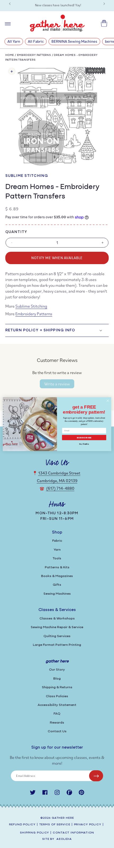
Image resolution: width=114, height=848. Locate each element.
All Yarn (13, 41)
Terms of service (54, 824)
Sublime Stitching (26, 176)
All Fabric (36, 41)
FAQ (57, 713)
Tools (57, 558)
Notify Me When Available (56, 257)
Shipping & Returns (57, 687)
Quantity (16, 232)
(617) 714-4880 (60, 488)
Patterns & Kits (57, 567)
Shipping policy (34, 832)
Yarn (57, 549)
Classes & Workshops (57, 618)
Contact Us (57, 731)
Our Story (57, 669)
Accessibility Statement (57, 705)
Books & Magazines (57, 576)
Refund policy (22, 824)
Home (9, 55)
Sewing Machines (57, 593)
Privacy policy (87, 824)
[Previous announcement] (10, 4)
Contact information (73, 832)
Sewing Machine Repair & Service (57, 627)
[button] (57, 330)
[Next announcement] (104, 4)
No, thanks (84, 443)
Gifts (57, 585)
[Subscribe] (96, 775)
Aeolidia (64, 839)
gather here (63, 818)
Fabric (57, 540)
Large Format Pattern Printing (57, 645)
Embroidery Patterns (34, 55)
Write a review (57, 383)
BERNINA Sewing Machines (74, 41)
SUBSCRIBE (84, 437)
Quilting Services (57, 636)
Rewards (57, 722)
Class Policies (57, 696)
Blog (57, 678)
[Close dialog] (107, 400)
